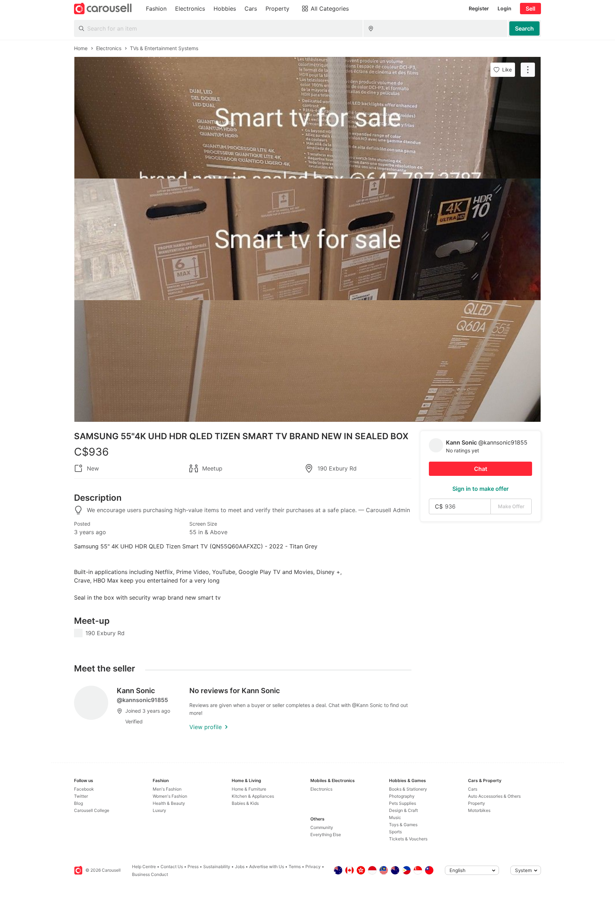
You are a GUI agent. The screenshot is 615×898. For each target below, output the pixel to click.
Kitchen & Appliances (253, 796)
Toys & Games (403, 824)
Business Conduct (150, 874)
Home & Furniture (249, 789)
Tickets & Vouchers (408, 838)
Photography (402, 796)
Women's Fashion (170, 796)
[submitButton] (524, 28)
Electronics (321, 789)
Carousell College (91, 810)
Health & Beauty (169, 803)
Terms (295, 866)
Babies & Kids (245, 803)
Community (321, 827)
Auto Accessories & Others (494, 796)
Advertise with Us (266, 866)
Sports (395, 831)
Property (476, 803)
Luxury (159, 810)
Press (193, 866)
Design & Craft (403, 810)
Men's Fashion (167, 789)
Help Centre (144, 866)
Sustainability (216, 866)
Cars (472, 789)
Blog (78, 803)
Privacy (313, 866)
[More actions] (528, 70)
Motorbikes (479, 810)
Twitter (81, 796)
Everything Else (325, 834)
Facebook (84, 789)
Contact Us (172, 866)
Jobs (240, 866)
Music (395, 817)
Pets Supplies (402, 803)
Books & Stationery (408, 789)
